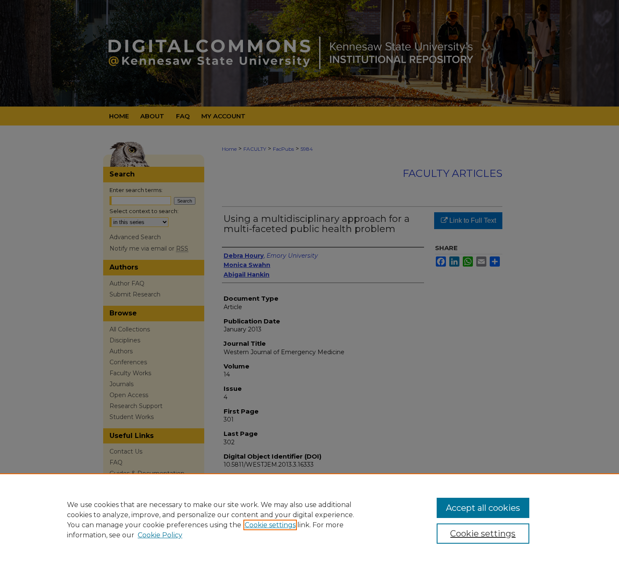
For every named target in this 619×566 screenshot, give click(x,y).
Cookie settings (270, 525)
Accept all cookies (483, 508)
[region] (309, 519)
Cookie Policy (160, 535)
